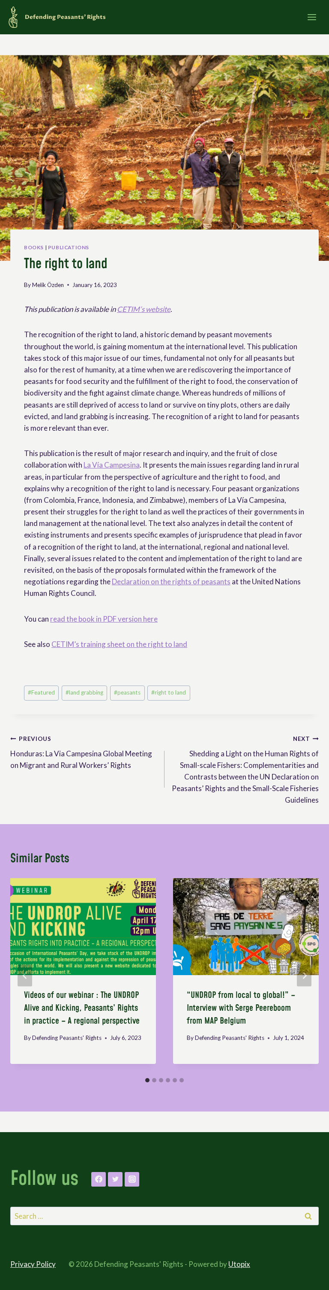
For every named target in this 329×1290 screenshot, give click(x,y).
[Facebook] (98, 1179)
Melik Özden (48, 284)
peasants (127, 692)
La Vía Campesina (112, 464)
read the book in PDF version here (104, 618)
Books (34, 247)
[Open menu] (311, 16)
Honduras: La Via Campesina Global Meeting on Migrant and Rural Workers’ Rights (81, 752)
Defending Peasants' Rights (67, 1037)
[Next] (304, 976)
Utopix (239, 1264)
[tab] (147, 1080)
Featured (41, 692)
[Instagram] (132, 1179)
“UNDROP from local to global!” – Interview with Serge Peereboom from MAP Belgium (241, 1008)
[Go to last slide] (25, 976)
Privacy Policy (33, 1264)
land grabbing (84, 692)
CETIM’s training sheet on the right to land (119, 644)
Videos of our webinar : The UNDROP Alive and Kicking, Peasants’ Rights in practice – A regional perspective (82, 1008)
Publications (68, 247)
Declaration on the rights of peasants (171, 581)
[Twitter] (115, 1179)
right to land (168, 692)
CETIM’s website (143, 309)
